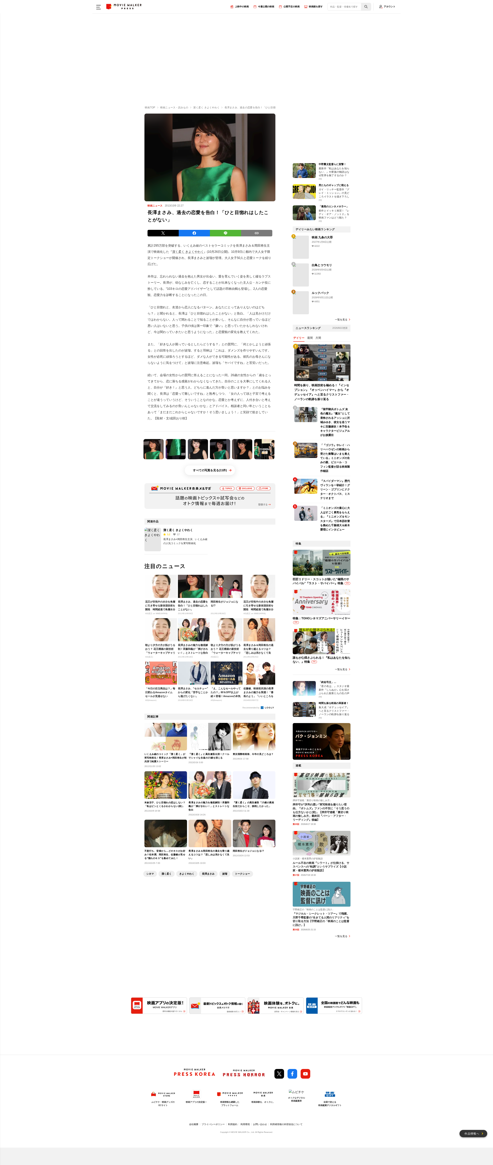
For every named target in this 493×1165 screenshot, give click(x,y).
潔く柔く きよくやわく (188, 251)
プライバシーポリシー (213, 1124)
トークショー (242, 873)
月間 (318, 337)
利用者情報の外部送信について (286, 1124)
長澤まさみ (208, 873)
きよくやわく (186, 873)
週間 (310, 337)
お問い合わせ (260, 1124)
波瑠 (224, 873)
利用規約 (232, 1124)
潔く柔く (167, 873)
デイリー (298, 337)
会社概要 (193, 1124)
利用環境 (245, 1124)
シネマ (150, 873)
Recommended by (251, 707)
